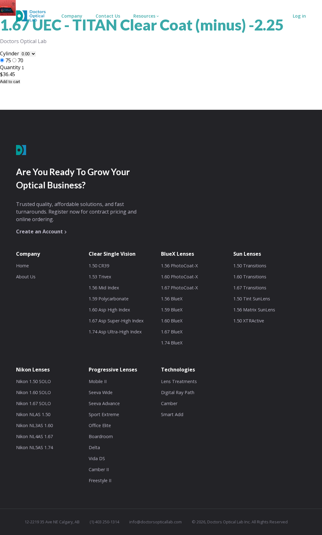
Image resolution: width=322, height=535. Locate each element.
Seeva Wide (101, 392)
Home (22, 266)
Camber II (99, 469)
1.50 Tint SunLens (251, 299)
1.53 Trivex (100, 277)
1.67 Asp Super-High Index (116, 321)
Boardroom (101, 436)
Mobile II (98, 381)
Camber (169, 403)
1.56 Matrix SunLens (254, 310)
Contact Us (108, 16)
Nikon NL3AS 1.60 (34, 425)
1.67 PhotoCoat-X (179, 288)
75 (8, 60)
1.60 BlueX (171, 321)
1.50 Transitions (249, 266)
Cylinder (10, 53)
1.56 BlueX (171, 299)
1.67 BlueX (171, 332)
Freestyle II (100, 480)
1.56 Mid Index (104, 288)
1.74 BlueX (171, 343)
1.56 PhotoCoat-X (179, 266)
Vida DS (97, 458)
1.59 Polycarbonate (109, 299)
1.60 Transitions (249, 277)
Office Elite (100, 425)
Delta (94, 447)
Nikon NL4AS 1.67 (34, 436)
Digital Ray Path (177, 392)
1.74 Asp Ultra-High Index (115, 332)
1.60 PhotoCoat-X (179, 277)
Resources (144, 16)
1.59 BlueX (171, 310)
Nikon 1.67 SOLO (33, 403)
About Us (26, 277)
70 (20, 60)
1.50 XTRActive (248, 321)
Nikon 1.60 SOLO (33, 392)
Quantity (10, 67)
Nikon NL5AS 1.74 (34, 447)
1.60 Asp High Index (109, 310)
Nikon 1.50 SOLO (33, 381)
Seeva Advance (104, 403)
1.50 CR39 (99, 266)
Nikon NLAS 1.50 (33, 414)
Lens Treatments (179, 381)
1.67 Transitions (249, 288)
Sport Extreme (104, 414)
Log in (299, 16)
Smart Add (172, 414)
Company (71, 16)
